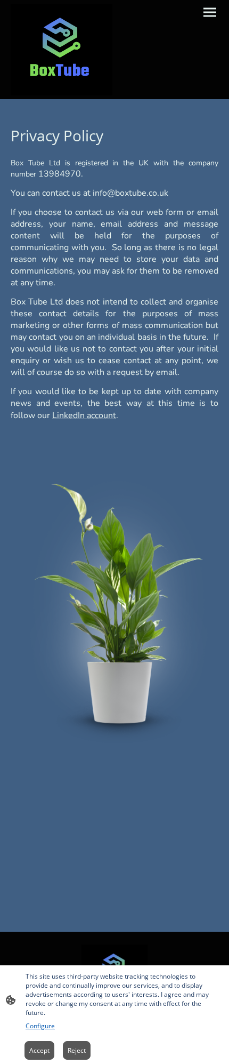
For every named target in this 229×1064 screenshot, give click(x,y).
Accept (39, 1050)
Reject (77, 1050)
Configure (40, 1025)
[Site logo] (61, 49)
